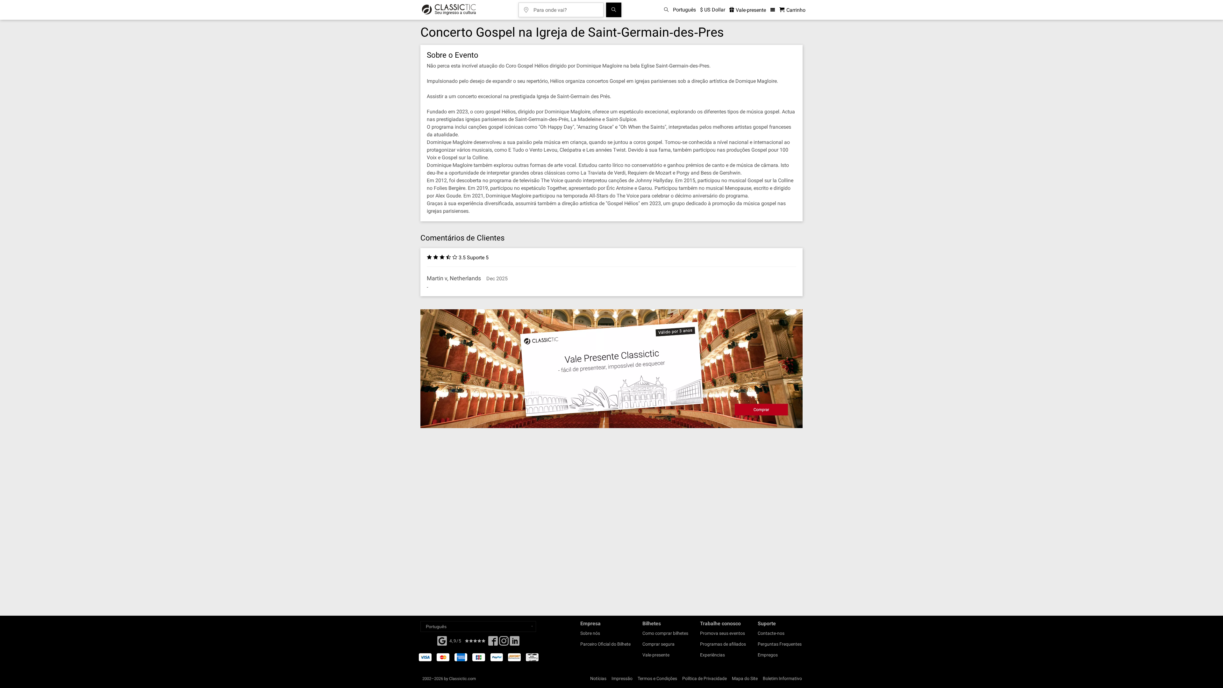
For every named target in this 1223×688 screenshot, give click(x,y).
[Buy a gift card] (611, 368)
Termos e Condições (657, 678)
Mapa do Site (745, 678)
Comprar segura (658, 644)
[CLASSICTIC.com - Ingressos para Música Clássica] (448, 10)
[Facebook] (442, 640)
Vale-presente (750, 10)
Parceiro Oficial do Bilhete (605, 644)
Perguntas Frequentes (780, 644)
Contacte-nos (771, 633)
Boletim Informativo (782, 678)
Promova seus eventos (722, 633)
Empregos (768, 654)
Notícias (598, 678)
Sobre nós (590, 633)
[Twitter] (504, 642)
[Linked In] (514, 642)
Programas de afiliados (723, 644)
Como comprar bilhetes (665, 633)
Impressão (622, 678)
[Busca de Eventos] (613, 10)
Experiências (712, 654)
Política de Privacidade (704, 678)
